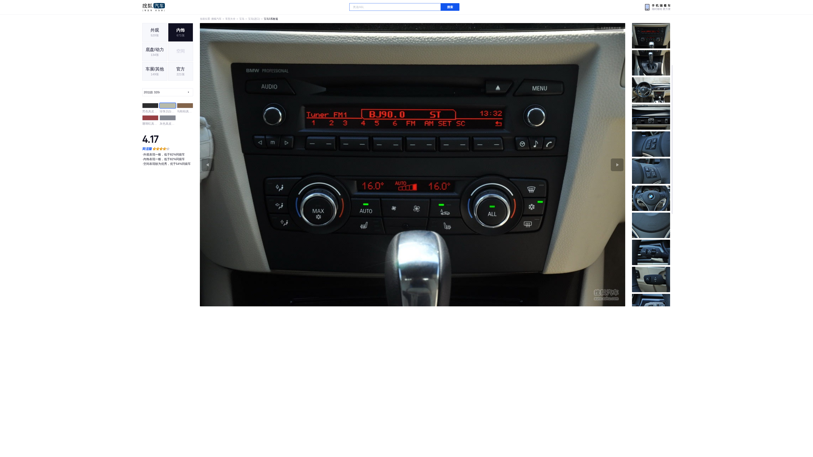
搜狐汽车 (153, 7)
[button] (306, 164)
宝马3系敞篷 (271, 18)
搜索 (450, 7)
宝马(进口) (254, 18)
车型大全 (230, 18)
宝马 (241, 18)
